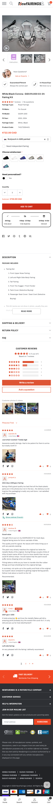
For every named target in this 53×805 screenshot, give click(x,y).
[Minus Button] (4, 192)
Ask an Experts (21, 76)
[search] (11, 3)
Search (39, 778)
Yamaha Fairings (10, 775)
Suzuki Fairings (27, 772)
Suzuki (23, 109)
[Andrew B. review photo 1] (9, 587)
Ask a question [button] (26, 389)
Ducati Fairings (9, 778)
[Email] (30, 236)
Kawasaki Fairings (29, 775)
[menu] (4, 3)
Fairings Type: (8, 105)
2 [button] (25, 664)
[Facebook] (3, 236)
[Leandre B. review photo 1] (9, 456)
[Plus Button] (19, 192)
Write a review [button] (26, 382)
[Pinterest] (14, 236)
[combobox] (26, 139)
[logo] (29, 3)
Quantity (5, 187)
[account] (42, 4)
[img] (7, 430)
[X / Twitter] (8, 236)
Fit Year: (5, 118)
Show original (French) (14, 517)
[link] (6, 48)
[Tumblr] (19, 236)
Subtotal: (5, 199)
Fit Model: (6, 114)
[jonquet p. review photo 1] (9, 504)
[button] (7, 102)
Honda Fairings (9, 772)
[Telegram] (25, 236)
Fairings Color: (8, 123)
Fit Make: (5, 109)
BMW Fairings (26, 778)
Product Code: (8, 127)
